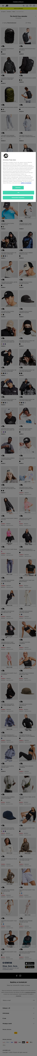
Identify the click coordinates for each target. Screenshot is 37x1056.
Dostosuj (18, 187)
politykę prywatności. (26, 183)
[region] (18, 177)
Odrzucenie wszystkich (18, 197)
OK (18, 192)
